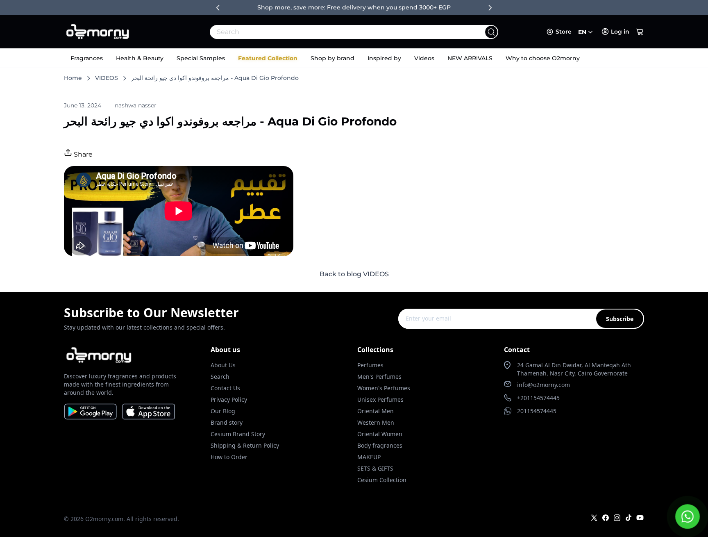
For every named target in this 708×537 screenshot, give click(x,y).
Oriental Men (375, 411)
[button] (640, 32)
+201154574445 (538, 398)
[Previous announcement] (218, 8)
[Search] (491, 32)
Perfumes (370, 365)
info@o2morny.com (543, 385)
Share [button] (82, 154)
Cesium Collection (381, 480)
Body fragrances (379, 445)
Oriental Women (379, 434)
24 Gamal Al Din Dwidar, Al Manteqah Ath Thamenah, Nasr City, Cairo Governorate (574, 369)
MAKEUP (369, 457)
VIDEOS (106, 78)
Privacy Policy (229, 399)
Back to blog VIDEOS (354, 274)
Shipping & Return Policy (245, 445)
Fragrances (86, 58)
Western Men (375, 422)
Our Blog (223, 411)
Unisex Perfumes (380, 399)
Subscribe (619, 319)
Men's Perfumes (379, 376)
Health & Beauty (139, 58)
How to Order (229, 457)
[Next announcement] (490, 8)
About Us (223, 365)
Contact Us (225, 388)
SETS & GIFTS (375, 468)
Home (73, 78)
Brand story (227, 422)
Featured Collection (267, 58)
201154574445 (536, 411)
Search (220, 376)
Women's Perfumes (383, 388)
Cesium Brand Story (238, 434)
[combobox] (336, 32)
